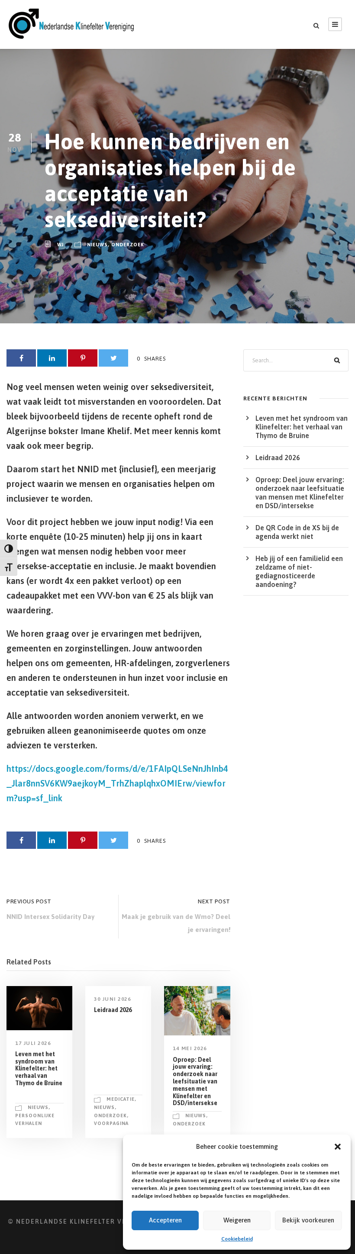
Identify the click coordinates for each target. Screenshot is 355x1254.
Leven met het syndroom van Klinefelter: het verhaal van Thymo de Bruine (38, 1068)
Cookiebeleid (237, 1239)
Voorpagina (111, 1123)
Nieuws (97, 244)
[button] (337, 1146)
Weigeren (237, 1220)
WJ (60, 244)
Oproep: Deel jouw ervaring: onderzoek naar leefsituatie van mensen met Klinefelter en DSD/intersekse (195, 1081)
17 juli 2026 (33, 1043)
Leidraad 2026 (113, 1009)
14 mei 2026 (190, 1048)
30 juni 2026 (112, 999)
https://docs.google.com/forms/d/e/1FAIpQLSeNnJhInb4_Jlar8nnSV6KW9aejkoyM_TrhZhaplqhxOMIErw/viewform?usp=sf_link (117, 783)
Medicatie (120, 1099)
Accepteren (165, 1220)
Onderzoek (127, 244)
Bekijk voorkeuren (308, 1220)
